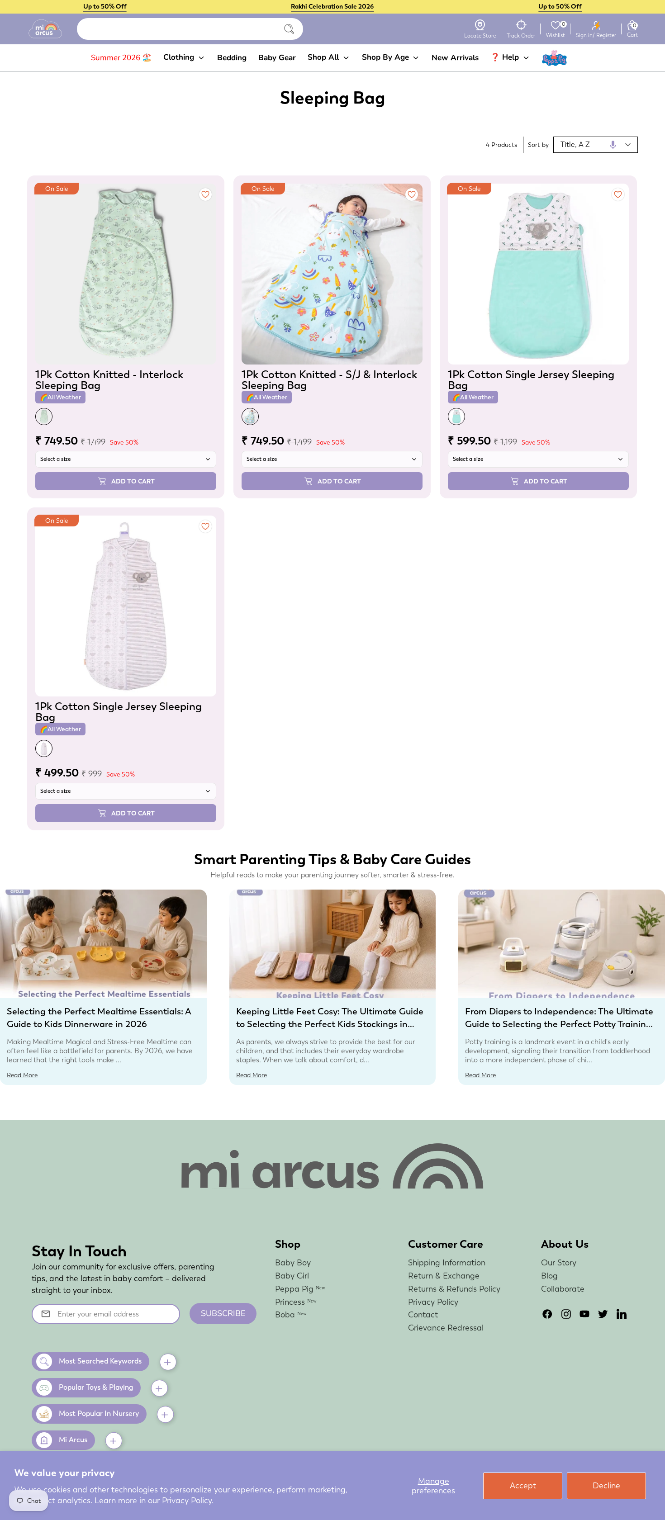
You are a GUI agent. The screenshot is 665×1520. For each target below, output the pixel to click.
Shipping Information (446, 1262)
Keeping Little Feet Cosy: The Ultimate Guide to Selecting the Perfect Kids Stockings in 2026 (329, 1023)
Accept (523, 1485)
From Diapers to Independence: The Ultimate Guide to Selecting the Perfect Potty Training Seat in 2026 (559, 1023)
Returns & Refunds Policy (454, 1288)
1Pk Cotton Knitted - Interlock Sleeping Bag (109, 379)
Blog (549, 1275)
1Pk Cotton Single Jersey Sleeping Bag (531, 379)
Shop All (324, 57)
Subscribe (223, 1313)
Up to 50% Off (105, 6)
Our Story (558, 1262)
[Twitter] (603, 1314)
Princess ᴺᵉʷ (296, 1302)
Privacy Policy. (188, 1500)
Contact (423, 1314)
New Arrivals (455, 57)
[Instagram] (566, 1314)
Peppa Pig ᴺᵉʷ (300, 1288)
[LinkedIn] (622, 1314)
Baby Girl (292, 1275)
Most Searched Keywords (100, 1361)
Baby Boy (293, 1262)
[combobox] (190, 29)
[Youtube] (584, 1314)
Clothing (179, 57)
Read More (22, 1075)
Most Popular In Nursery (99, 1413)
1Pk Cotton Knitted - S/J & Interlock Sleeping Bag (329, 379)
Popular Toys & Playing (96, 1387)
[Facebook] (547, 1314)
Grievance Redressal (446, 1327)
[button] (613, 145)
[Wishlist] (555, 25)
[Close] (289, 29)
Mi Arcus (73, 1439)
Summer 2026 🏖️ (121, 57)
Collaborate (562, 1288)
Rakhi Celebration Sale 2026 (332, 6)
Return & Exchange (444, 1275)
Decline (606, 1485)
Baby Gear (277, 57)
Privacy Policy (433, 1302)
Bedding (232, 57)
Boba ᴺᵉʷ (291, 1314)
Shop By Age (386, 57)
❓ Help (505, 57)
